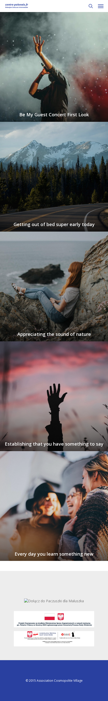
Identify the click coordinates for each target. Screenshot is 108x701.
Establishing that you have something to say (54, 444)
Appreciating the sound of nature (54, 334)
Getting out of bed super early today (54, 224)
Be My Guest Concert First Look (54, 114)
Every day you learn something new (54, 554)
